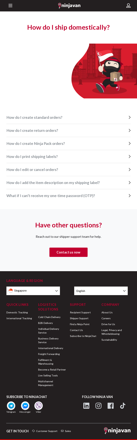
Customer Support (46, 430)
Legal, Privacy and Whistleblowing (112, 332)
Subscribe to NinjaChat (83, 335)
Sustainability (109, 339)
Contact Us (76, 330)
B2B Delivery (45, 322)
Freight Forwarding (49, 354)
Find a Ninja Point (80, 324)
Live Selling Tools (48, 375)
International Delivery (50, 348)
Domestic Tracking (17, 312)
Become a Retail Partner (52, 369)
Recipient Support (80, 312)
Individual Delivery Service (48, 330)
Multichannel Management (45, 383)
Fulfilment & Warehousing (45, 361)
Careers (106, 318)
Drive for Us (108, 324)
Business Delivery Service (48, 340)
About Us (107, 312)
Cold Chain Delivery (49, 317)
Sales (68, 430)
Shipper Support (79, 318)
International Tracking (19, 318)
